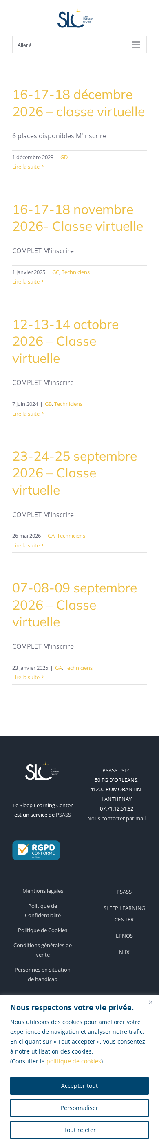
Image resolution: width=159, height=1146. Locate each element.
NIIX (124, 952)
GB (48, 404)
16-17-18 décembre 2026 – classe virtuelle (78, 102)
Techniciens (76, 272)
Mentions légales (42, 890)
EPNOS (124, 935)
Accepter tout (79, 1086)
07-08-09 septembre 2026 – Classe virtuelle (74, 604)
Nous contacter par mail (116, 818)
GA (51, 535)
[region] (79, 1070)
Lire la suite (26, 166)
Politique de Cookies (42, 930)
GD (64, 157)
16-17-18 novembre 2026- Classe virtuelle (77, 217)
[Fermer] (150, 1002)
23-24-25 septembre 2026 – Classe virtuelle (74, 473)
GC (55, 272)
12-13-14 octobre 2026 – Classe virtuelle (65, 341)
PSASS (63, 814)
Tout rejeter (80, 1130)
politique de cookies (73, 1061)
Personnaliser (79, 1108)
